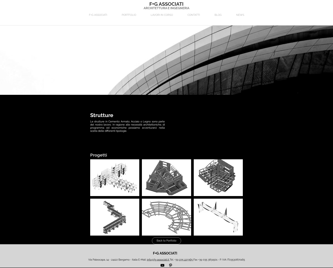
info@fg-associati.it (158, 259)
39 (184, 259)
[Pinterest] (170, 265)
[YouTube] (162, 265)
